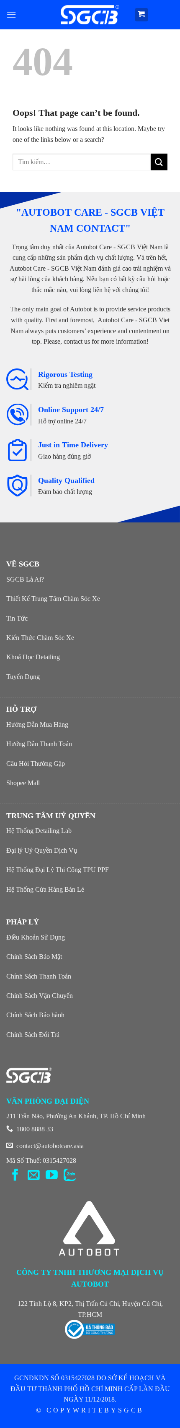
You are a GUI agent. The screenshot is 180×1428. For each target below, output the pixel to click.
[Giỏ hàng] (142, 15)
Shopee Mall (23, 782)
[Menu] (11, 14)
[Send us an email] (34, 1176)
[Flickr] (70, 1176)
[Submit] (159, 162)
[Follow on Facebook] (15, 1176)
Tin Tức (17, 618)
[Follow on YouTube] (52, 1176)
